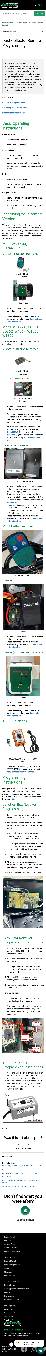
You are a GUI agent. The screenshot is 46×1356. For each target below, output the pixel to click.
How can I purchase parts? (11, 1170)
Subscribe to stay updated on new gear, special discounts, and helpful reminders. (22, 1334)
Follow (7, 52)
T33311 (24, 766)
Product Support (21, 22)
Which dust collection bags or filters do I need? (18, 1187)
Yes (17, 1144)
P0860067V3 (12, 435)
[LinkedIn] (9, 1128)
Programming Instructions (13, 113)
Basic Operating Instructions (14, 102)
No (28, 1144)
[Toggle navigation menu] (36, 5)
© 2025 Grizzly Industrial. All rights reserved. (9, 1348)
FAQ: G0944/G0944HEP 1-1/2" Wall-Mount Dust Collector (22, 1166)
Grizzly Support (7, 22)
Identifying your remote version (15, 107)
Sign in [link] (40, 5)
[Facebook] (3, 1128)
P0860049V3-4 (13, 432)
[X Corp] (6, 1128)
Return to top (7, 1156)
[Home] (12, 1323)
